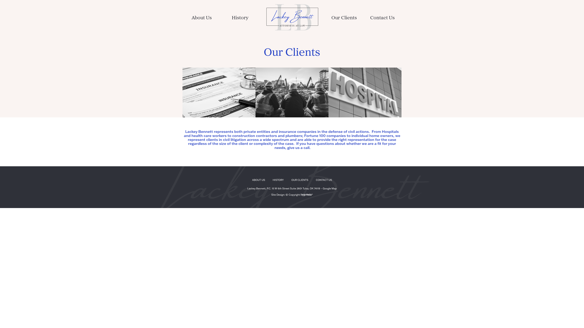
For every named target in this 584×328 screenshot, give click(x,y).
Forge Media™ (307, 194)
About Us (202, 18)
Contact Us (382, 18)
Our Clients (344, 18)
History (240, 18)
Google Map (330, 188)
